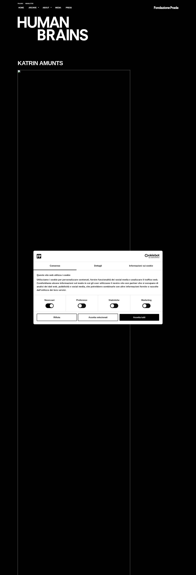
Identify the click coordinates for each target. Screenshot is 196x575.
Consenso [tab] (55, 265)
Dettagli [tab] (98, 265)
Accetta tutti (139, 317)
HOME (21, 7)
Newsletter (29, 3)
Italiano (20, 3)
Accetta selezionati (98, 317)
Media (58, 7)
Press (69, 7)
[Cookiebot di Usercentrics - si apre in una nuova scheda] (146, 256)
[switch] (82, 305)
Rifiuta (57, 317)
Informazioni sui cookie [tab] (141, 265)
